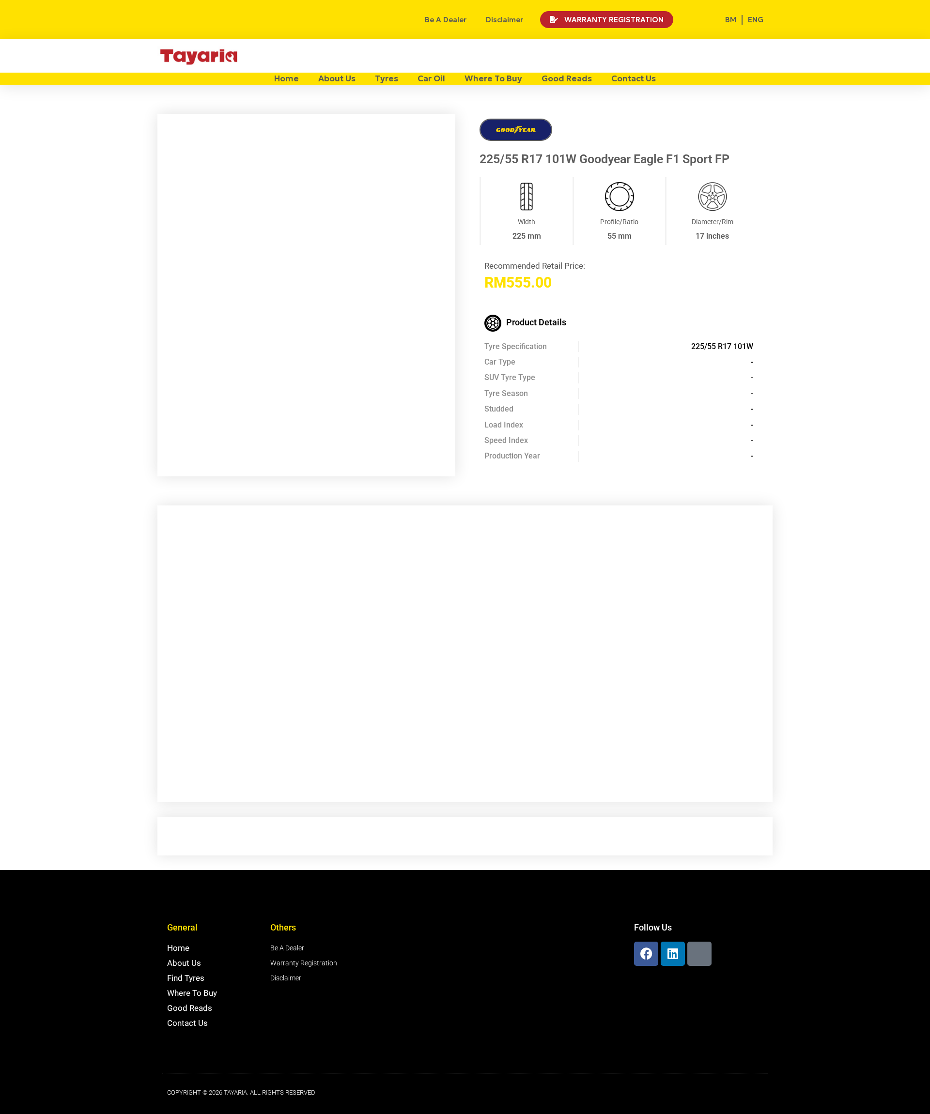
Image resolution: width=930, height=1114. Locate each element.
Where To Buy (493, 78)
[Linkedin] (673, 954)
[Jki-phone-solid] (699, 954)
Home (286, 78)
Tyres (386, 78)
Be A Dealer (445, 19)
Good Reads (567, 78)
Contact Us (633, 78)
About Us (337, 78)
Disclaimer (504, 19)
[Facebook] (646, 954)
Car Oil (431, 78)
